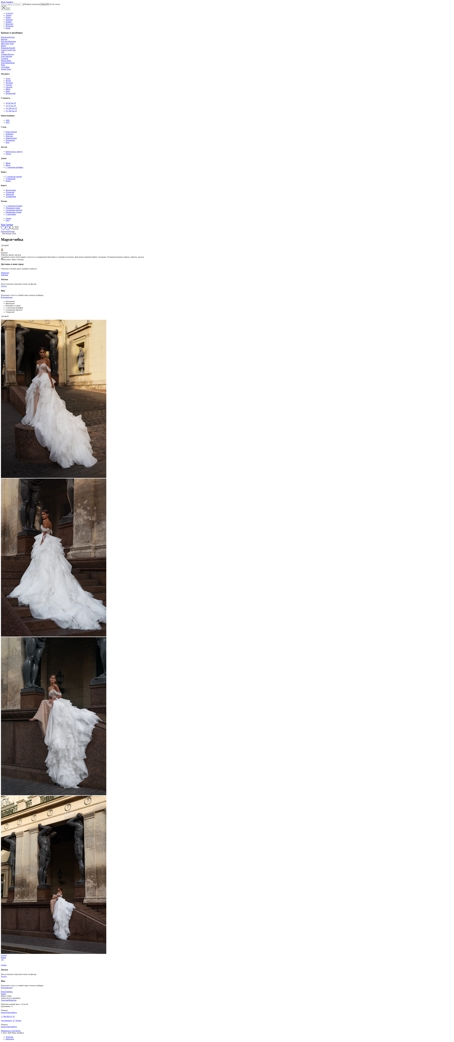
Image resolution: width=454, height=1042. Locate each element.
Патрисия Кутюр (8, 37)
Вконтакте (10, 1039)
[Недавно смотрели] (7, 229)
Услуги (4, 286)
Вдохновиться (6, 297)
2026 (7, 120)
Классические (11, 132)
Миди (8, 165)
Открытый (10, 192)
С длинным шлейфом (14, 167)
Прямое (9, 22)
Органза (9, 87)
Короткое (9, 24)
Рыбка (8, 17)
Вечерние (9, 26)
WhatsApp (5, 273)
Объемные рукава (13, 208)
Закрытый (10, 194)
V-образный (10, 179)
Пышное (9, 20)
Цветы (8, 154)
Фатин (8, 81)
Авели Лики (6, 69)
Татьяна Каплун (7, 54)
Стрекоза (4, 58)
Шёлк (8, 89)
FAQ (7, 220)
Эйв (2, 52)
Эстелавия (5, 67)
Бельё (8, 28)
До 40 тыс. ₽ (11, 103)
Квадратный (11, 190)
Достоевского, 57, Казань (11, 1021)
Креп (8, 91)
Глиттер (9, 85)
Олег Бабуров (6, 56)
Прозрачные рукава (13, 212)
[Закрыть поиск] (3, 8)
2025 (7, 122)
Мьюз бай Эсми (7, 44)
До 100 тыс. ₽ (11, 108)
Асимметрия (11, 197)
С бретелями (11, 214)
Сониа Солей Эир (8, 50)
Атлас (8, 78)
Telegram (4, 275)
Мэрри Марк (6, 61)
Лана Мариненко (8, 63)
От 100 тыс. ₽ (11, 111)
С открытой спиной (14, 177)
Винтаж (4, 39)
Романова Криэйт (8, 48)
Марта (3, 46)
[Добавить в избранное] (2, 248)
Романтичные (11, 138)
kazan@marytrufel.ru (9, 1012)
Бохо (7, 142)
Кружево (9, 83)
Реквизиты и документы (11, 1031)
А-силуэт (9, 13)
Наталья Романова (8, 41)
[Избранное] (3, 229)
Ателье (8, 218)
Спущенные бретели (14, 210)
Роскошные (10, 140)
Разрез (8, 181)
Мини (8, 163)
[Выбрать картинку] (8, 8)
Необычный (10, 93)
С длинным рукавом (14, 206)
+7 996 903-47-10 (8, 1017)
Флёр (3, 65)
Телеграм (9, 1037)
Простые (9, 136)
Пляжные (9, 134)
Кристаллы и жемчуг (14, 152)
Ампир (8, 15)
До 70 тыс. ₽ (11, 106)
